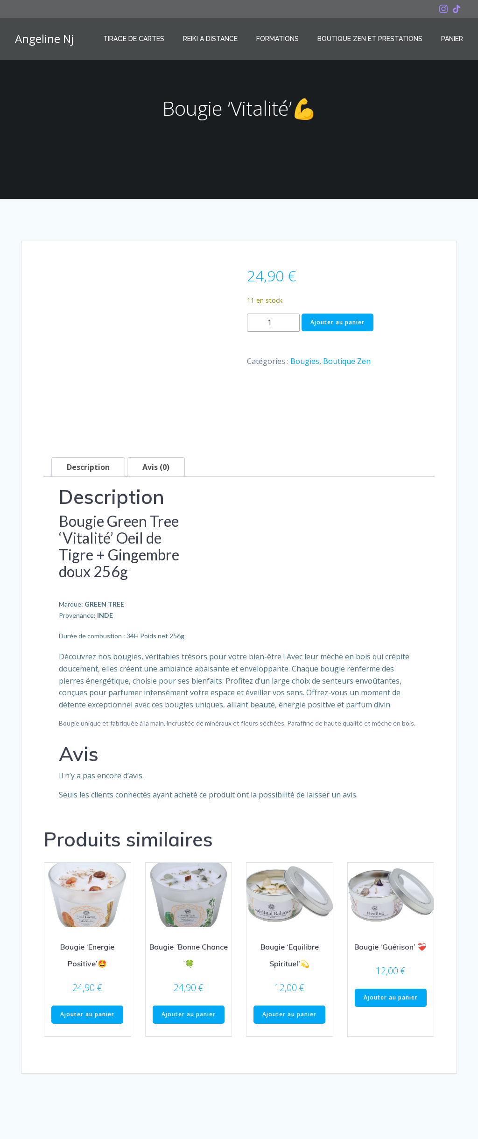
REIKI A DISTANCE (210, 38)
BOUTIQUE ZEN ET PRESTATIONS (369, 38)
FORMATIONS (277, 38)
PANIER (452, 38)
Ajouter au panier (337, 322)
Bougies (304, 361)
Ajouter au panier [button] (87, 1014)
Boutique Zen (347, 361)
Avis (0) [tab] (155, 467)
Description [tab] (88, 467)
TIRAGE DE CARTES (133, 38)
